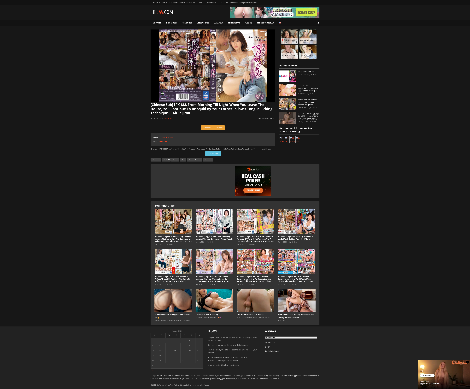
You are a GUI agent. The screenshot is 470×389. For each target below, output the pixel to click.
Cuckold (167, 160)
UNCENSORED (203, 23)
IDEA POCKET (167, 137)
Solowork (208, 160)
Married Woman (195, 160)
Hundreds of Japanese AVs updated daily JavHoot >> (241, 2)
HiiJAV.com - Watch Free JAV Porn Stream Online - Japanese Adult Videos (182, 385)
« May (153, 370)
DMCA (267, 347)
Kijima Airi (163, 141)
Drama (175, 160)
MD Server (207, 128)
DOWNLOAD (214, 153)
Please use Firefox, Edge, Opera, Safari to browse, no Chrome (177, 2)
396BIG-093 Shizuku (306, 72)
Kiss (183, 160)
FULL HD (248, 23)
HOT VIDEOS (171, 23)
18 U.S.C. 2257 (270, 342)
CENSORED (187, 23)
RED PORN (211, 2)
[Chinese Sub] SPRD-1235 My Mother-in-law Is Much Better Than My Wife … (296, 237)
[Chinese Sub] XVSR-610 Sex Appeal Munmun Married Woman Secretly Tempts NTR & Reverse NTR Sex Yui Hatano (212, 279)
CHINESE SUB (234, 23)
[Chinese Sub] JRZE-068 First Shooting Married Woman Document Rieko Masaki (214, 237)
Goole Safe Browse (273, 351)
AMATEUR (218, 23)
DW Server (219, 128)
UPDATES (157, 23)
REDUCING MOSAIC (265, 23)
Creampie (156, 160)
